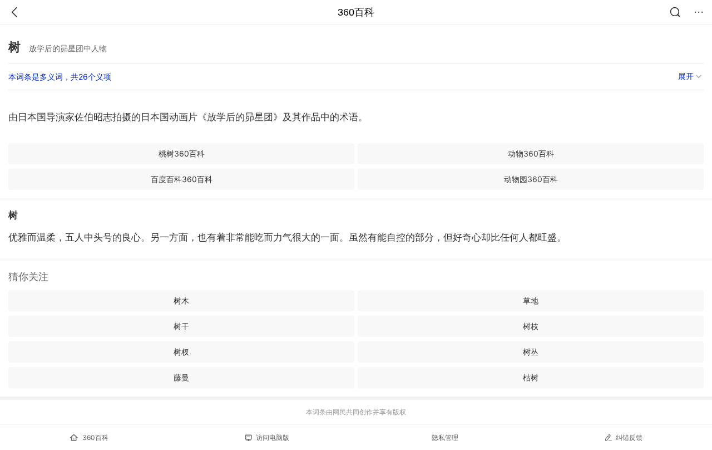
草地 (530, 300)
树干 (181, 326)
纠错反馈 (629, 437)
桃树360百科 (182, 153)
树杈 (181, 351)
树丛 (530, 351)
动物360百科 (531, 153)
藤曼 (181, 377)
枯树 (530, 377)
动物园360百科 (531, 179)
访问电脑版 (272, 437)
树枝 (530, 326)
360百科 (356, 12)
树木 (181, 300)
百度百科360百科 (181, 179)
